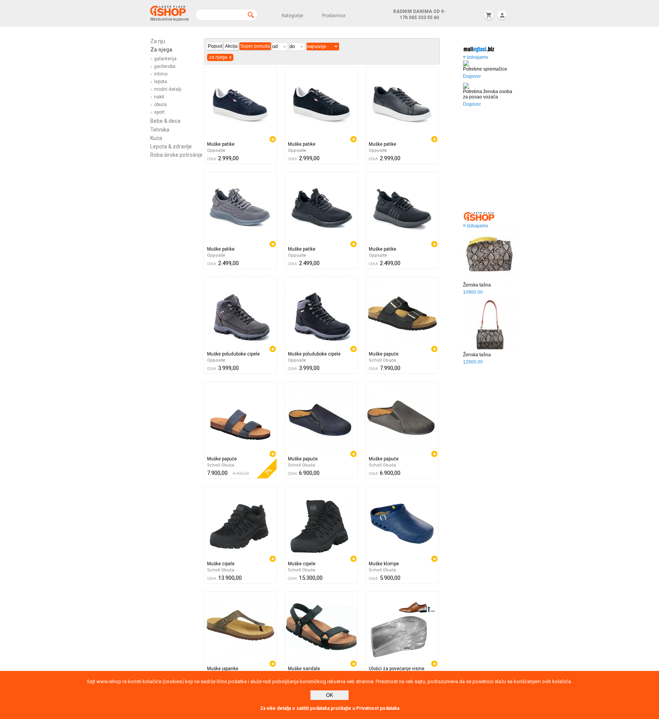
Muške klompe (384, 563)
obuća (160, 104)
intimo (160, 74)
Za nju (157, 41)
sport (159, 112)
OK (329, 695)
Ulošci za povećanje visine (396, 668)
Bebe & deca (165, 121)
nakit (159, 97)
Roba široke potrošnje (176, 155)
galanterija (165, 58)
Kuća (156, 138)
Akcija (231, 46)
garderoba (164, 66)
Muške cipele (221, 563)
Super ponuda (255, 46)
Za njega (161, 50)
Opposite (216, 150)
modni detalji (168, 89)
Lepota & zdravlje (171, 146)
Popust (215, 46)
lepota (160, 81)
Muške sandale (304, 668)
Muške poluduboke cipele (233, 354)
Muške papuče (384, 354)
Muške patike (221, 144)
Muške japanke (222, 668)
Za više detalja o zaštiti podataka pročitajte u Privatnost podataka (329, 708)
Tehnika (159, 130)
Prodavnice (334, 15)
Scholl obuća (382, 360)
